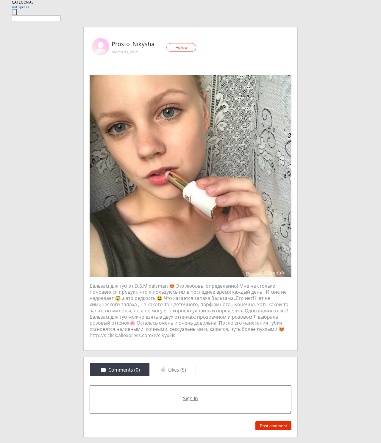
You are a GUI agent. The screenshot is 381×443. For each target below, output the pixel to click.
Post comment (273, 425)
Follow (181, 47)
